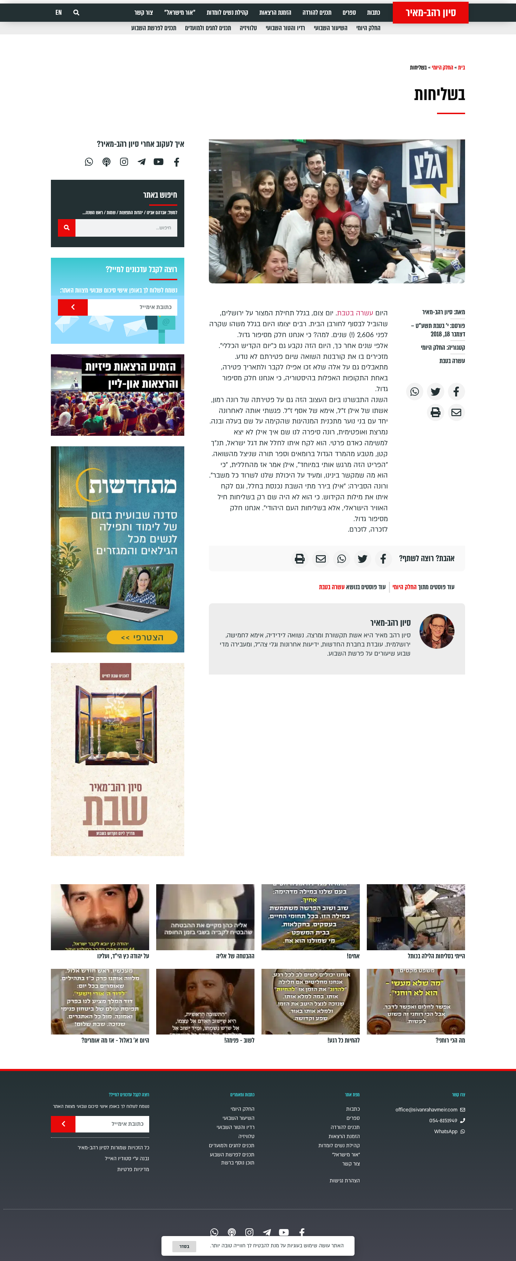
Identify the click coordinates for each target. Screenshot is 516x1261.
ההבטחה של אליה (235, 956)
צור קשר (143, 12)
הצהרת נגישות (345, 1180)
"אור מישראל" (180, 12)
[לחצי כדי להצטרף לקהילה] (117, 549)
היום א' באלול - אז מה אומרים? (115, 1040)
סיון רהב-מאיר (431, 12)
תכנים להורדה (317, 12)
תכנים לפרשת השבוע (153, 28)
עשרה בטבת (452, 361)
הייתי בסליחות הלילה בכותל (436, 956)
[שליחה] (73, 307)
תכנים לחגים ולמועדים (208, 28)
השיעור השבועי (331, 28)
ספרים (349, 12)
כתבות (373, 12)
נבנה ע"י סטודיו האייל (127, 1158)
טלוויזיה (248, 28)
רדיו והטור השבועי (285, 28)
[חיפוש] (66, 228)
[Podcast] (106, 161)
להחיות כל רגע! (344, 1040)
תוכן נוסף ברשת (237, 1163)
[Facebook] (176, 161)
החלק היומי (368, 28)
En (58, 12)
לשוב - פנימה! (239, 1040)
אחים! (353, 956)
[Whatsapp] (88, 161)
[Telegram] (141, 161)
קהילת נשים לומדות (227, 12)
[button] (76, 12)
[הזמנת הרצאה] (117, 395)
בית (461, 68)
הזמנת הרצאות (275, 12)
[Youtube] (159, 161)
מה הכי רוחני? (450, 1040)
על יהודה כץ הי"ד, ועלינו (123, 956)
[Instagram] (124, 161)
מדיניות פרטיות (133, 1169)
